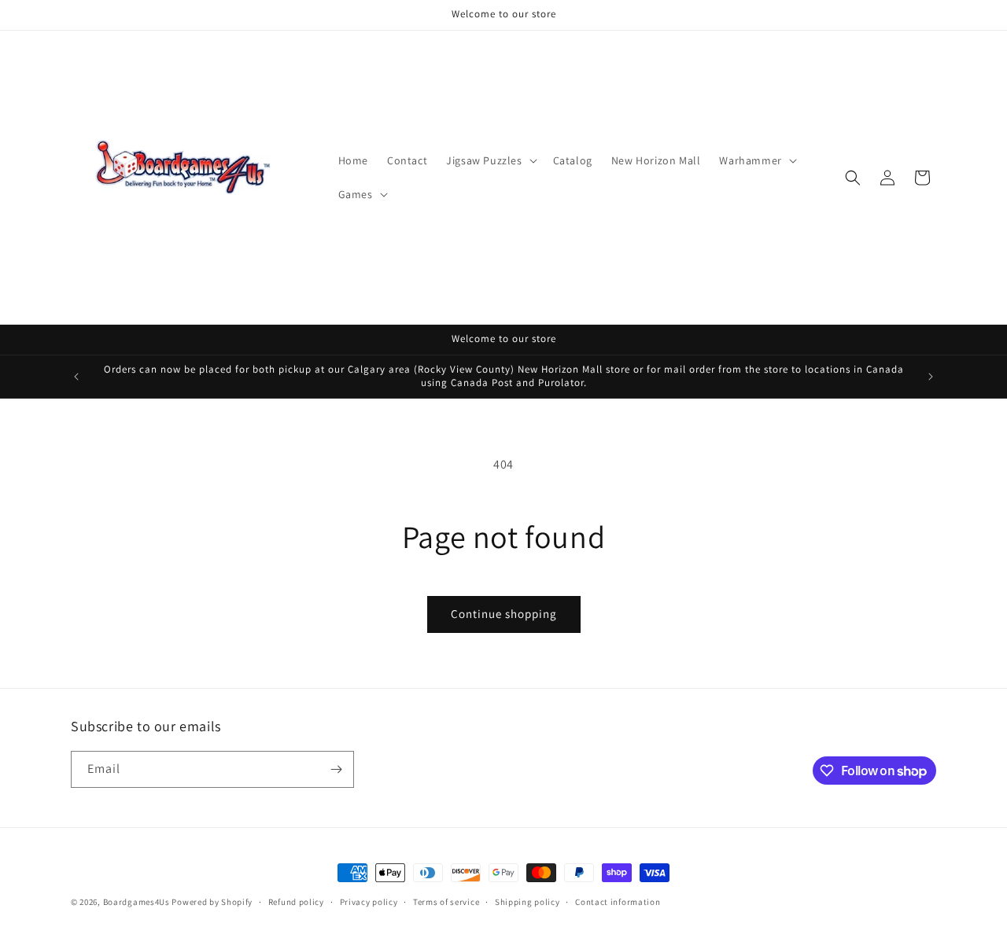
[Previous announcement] (76, 377)
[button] (490, 160)
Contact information (617, 901)
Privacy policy (369, 901)
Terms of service (446, 901)
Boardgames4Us (136, 901)
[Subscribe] (336, 769)
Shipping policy (527, 901)
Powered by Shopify (212, 901)
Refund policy (296, 901)
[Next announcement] (930, 377)
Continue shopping (504, 613)
